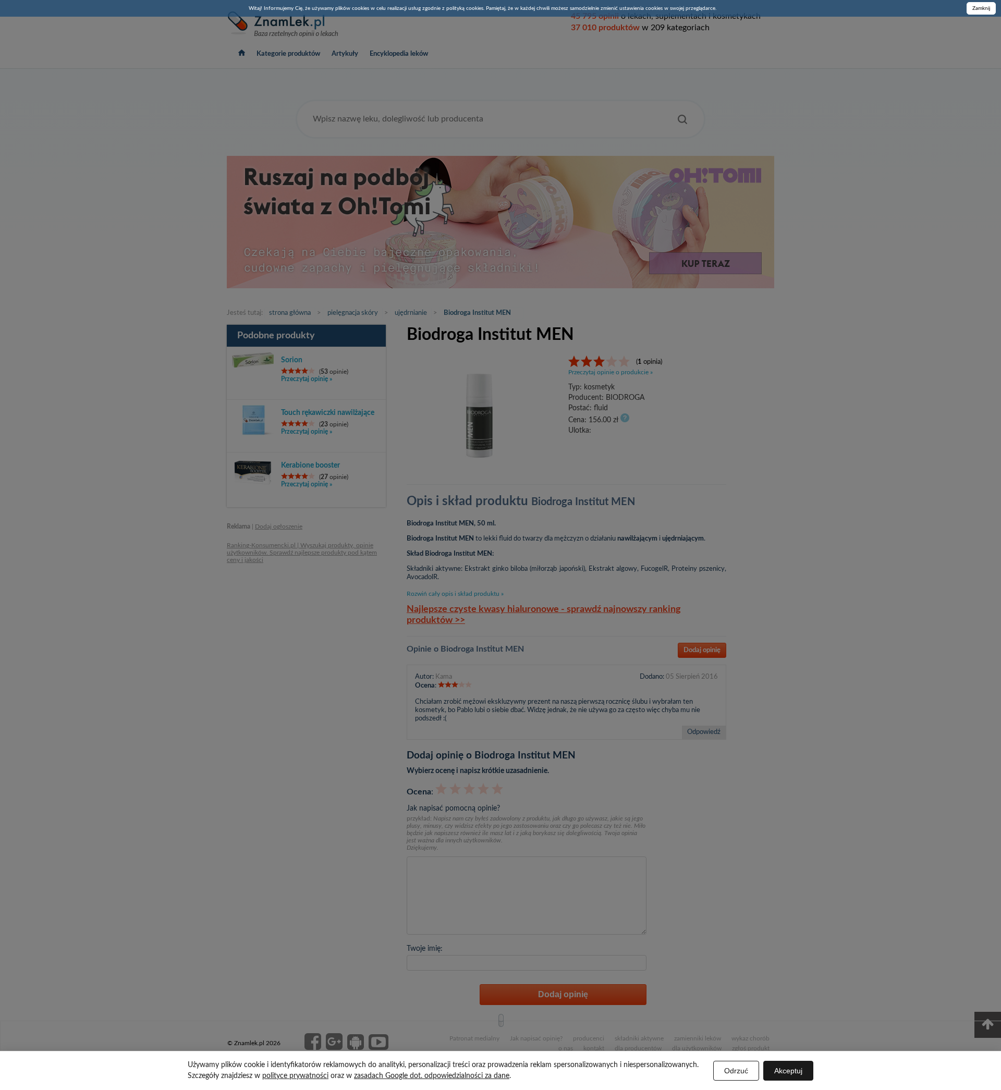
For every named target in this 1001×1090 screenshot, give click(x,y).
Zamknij (981, 8)
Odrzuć (736, 1071)
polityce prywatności (295, 1076)
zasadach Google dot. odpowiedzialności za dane (431, 1076)
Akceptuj (788, 1071)
